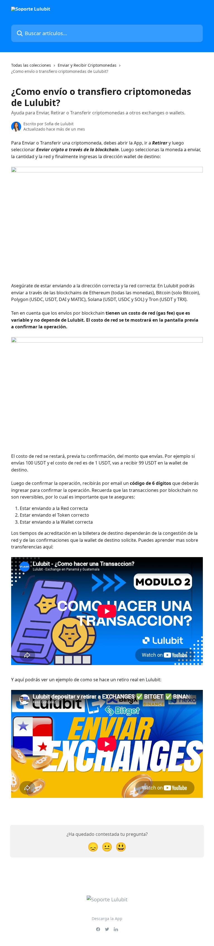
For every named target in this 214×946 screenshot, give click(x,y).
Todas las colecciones (31, 65)
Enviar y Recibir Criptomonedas (87, 65)
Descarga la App (107, 918)
